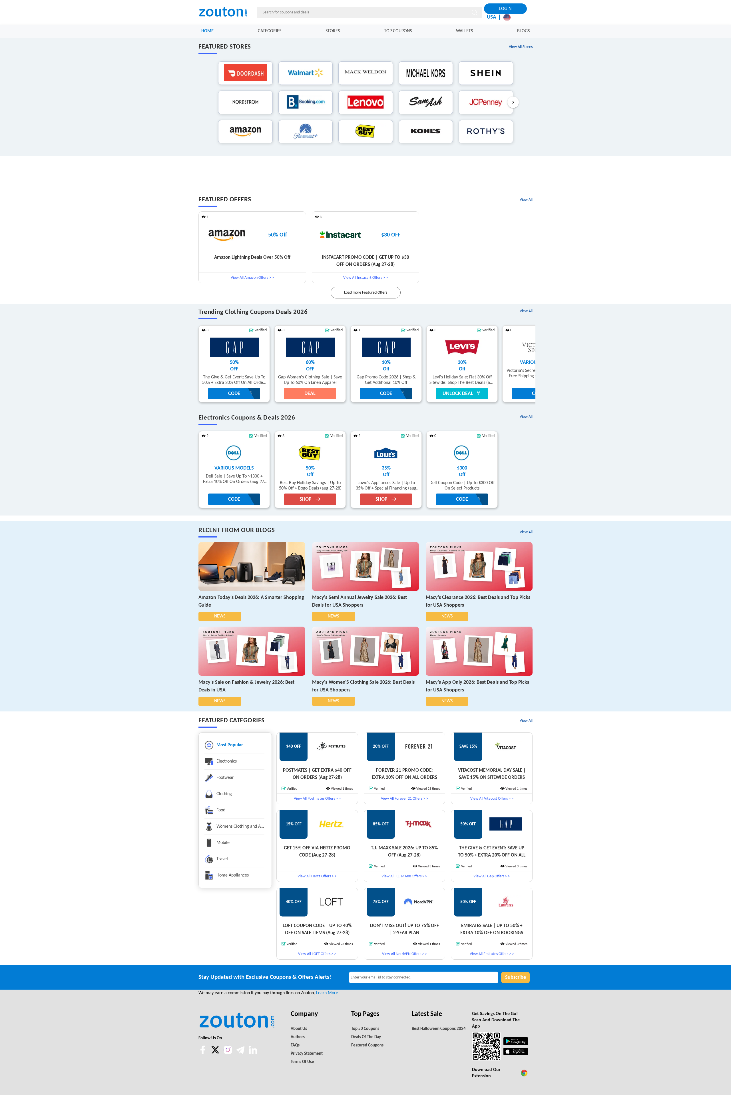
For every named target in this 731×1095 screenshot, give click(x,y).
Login (505, 9)
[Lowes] (386, 453)
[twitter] (216, 1053)
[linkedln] (253, 1053)
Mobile (222, 843)
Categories (269, 31)
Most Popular (229, 745)
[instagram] (228, 1050)
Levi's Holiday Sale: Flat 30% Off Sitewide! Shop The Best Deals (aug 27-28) (462, 380)
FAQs (295, 1045)
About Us (299, 1029)
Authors (298, 1037)
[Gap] (234, 347)
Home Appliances (232, 875)
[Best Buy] (310, 453)
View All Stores (521, 47)
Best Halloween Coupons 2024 (439, 1029)
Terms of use (302, 1062)
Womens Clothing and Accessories (239, 826)
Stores (333, 31)
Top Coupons (398, 31)
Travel (221, 859)
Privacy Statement (307, 1054)
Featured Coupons (367, 1045)
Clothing (223, 794)
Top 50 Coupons (365, 1029)
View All (526, 200)
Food (220, 810)
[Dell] (234, 453)
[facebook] (203, 1053)
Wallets (464, 31)
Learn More (327, 993)
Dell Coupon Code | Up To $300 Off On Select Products (462, 486)
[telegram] (241, 1053)
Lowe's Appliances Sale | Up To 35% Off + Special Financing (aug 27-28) (386, 486)
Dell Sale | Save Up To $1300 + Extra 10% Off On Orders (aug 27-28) (234, 479)
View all (526, 532)
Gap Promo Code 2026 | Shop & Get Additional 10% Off (386, 380)
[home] (226, 12)
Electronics (226, 761)
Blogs (523, 31)
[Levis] (462, 347)
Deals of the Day (366, 1037)
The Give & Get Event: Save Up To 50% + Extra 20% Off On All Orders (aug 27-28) (234, 380)
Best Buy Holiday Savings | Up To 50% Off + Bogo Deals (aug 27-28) (310, 486)
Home (207, 31)
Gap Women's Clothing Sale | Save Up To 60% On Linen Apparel (310, 380)
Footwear (224, 777)
